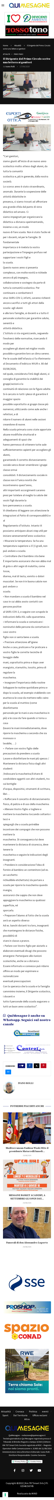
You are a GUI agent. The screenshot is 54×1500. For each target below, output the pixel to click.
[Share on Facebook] (30, 1065)
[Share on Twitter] (36, 1065)
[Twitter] (31, 1470)
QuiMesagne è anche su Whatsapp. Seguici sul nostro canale (27, 1020)
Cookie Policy (35, 1461)
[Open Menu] (3, 5)
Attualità (17, 45)
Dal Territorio (20, 1415)
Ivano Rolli (10, 66)
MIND (34, 1493)
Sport (5, 1415)
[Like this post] (22, 1065)
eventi (45, 1411)
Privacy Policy (20, 1461)
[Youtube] (39, 1470)
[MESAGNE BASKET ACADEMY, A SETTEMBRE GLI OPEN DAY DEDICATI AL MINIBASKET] (27, 1175)
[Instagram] (23, 1470)
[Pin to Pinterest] (43, 1065)
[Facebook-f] (15, 1470)
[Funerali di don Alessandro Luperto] (27, 1223)
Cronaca (20, 1411)
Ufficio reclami (39, 1415)
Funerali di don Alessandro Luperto (27, 1242)
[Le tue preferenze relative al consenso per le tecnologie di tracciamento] (5, 1495)
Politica (33, 1411)
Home (5, 45)
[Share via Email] (8, 1072)
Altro (27, 1419)
